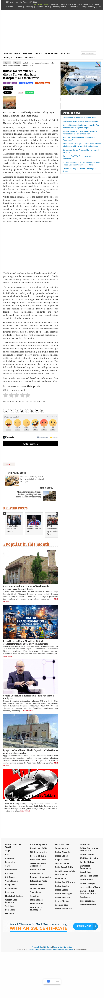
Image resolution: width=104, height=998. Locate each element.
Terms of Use (58, 947)
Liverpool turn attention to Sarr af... (34, 529)
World (17, 53)
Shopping (29, 7)
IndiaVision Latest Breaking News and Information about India (50, 949)
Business (27, 53)
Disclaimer (48, 947)
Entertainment (51, 53)
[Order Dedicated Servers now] (81, 95)
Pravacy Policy (37, 947)
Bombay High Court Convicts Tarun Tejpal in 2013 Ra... (77, 4)
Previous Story (17, 473)
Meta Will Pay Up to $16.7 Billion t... (13, 529)
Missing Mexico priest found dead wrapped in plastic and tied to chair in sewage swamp (28, 494)
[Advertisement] (69, 30)
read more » (8, 656)
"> (35, 93)
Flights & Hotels (43, 7)
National (8, 53)
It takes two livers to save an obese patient (81, 121)
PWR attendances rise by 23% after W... (54, 530)
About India (8, 7)
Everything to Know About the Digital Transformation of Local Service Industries (25, 642)
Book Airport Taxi (59, 7)
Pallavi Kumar (43, 83)
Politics (19, 57)
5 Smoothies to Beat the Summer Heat (79, 118)
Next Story (46, 488)
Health (19, 7)
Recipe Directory (88, 7)
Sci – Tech (65, 53)
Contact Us (68, 947)
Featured (29, 57)
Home (7, 63)
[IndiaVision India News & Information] (17, 18)
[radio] (5, 396)
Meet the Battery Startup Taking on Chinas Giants (29, 797)
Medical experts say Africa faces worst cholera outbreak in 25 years (32, 479)
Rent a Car (74, 7)
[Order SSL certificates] (52, 932)
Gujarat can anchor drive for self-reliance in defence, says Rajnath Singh (26, 587)
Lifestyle (8, 57)
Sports (38, 53)
